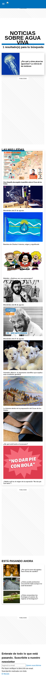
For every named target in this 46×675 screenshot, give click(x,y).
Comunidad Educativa (35, 19)
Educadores (35, 23)
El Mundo (5, 674)
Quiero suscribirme (33, 665)
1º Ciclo (35, 25)
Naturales (35, 30)
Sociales (35, 28)
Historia (35, 12)
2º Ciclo (35, 41)
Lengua (35, 33)
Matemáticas (35, 36)
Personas (35, 15)
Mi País (35, 4)
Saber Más (35, 7)
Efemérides (35, 38)
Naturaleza (35, 9)
